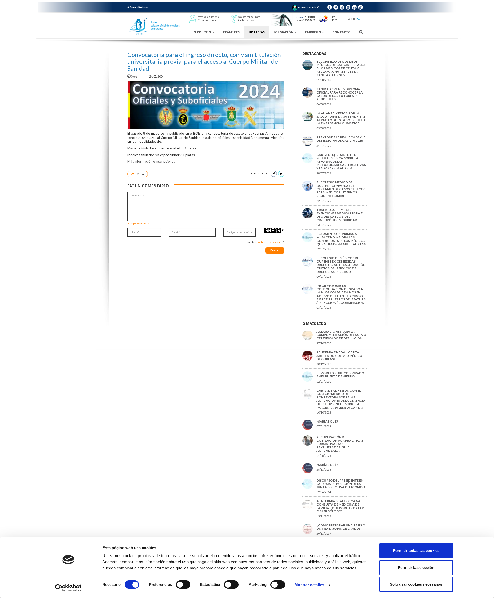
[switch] (183, 584)
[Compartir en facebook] (274, 174)
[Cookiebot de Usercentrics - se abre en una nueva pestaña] (68, 588)
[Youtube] (342, 7)
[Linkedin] (354, 7)
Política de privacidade (270, 241)
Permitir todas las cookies (416, 550)
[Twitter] (335, 7)
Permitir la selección (416, 567)
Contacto (341, 32)
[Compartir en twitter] (281, 174)
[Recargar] (283, 230)
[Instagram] (348, 7)
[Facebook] (329, 7)
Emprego (313, 32)
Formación (283, 32)
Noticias (143, 7)
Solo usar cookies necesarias (416, 584)
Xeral (135, 76)
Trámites (231, 32)
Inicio (133, 7)
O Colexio (202, 32)
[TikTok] (360, 7)
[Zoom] (205, 105)
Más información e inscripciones (151, 161)
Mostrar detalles (309, 585)
